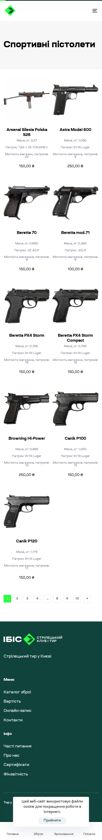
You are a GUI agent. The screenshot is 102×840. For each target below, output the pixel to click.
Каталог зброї (17, 692)
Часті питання (18, 746)
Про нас (11, 756)
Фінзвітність (16, 774)
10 (77, 598)
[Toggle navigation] (81, 10)
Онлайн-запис (18, 711)
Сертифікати (16, 765)
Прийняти (52, 820)
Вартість (12, 702)
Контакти (13, 720)
